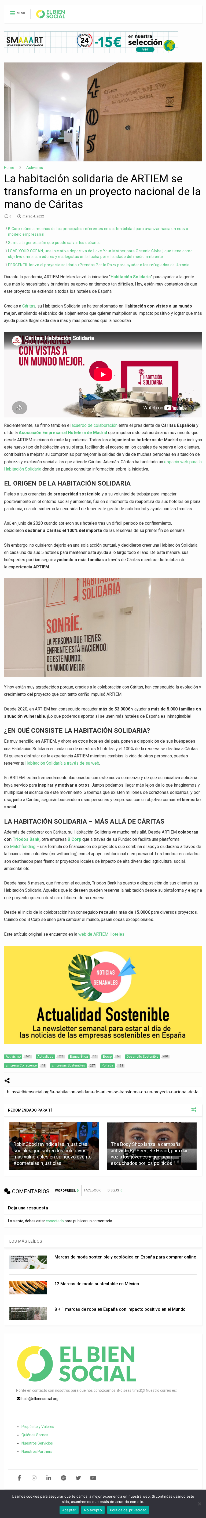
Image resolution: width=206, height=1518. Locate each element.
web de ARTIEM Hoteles (101, 934)
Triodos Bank (26, 839)
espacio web (175, 461)
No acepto (93, 1510)
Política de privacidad (128, 1510)
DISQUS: (115, 1190)
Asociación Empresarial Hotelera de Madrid (63, 432)
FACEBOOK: (93, 1190)
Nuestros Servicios (37, 1443)
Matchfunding (22, 846)
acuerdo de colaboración (95, 425)
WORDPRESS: (67, 1191)
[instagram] (34, 1478)
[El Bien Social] (47, 19)
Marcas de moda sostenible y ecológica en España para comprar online (125, 1257)
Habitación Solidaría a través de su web (62, 763)
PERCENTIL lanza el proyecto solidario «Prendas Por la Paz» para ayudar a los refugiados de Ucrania (99, 265)
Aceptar (69, 1510)
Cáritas (28, 306)
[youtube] (93, 1478)
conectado (55, 1221)
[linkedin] (49, 1478)
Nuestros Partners (36, 1451)
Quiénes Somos (34, 1435)
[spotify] (63, 1478)
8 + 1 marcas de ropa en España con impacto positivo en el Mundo (120, 1309)
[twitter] (78, 1478)
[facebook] (19, 1478)
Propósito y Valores (37, 1426)
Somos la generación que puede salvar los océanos (54, 242)
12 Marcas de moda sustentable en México (96, 1283)
